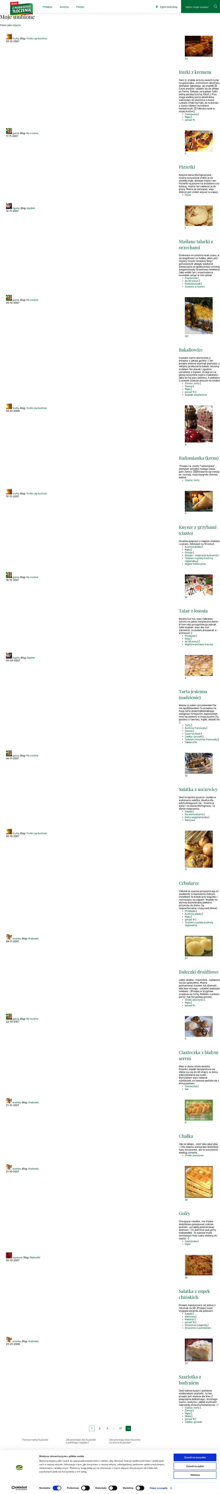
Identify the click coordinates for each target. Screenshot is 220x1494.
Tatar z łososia (193, 611)
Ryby (187, 638)
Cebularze (189, 883)
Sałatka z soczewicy (198, 789)
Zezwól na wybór (195, 1466)
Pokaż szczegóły (159, 1488)
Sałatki (188, 811)
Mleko (188, 1416)
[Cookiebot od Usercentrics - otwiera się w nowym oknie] (19, 1488)
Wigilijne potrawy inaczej (199, 644)
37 (120, 1428)
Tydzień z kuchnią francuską (201, 739)
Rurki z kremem (195, 72)
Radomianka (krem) (199, 458)
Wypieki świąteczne (196, 394)
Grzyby (189, 552)
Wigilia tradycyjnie (195, 563)
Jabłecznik (191, 742)
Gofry (184, 1213)
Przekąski (190, 635)
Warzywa (190, 820)
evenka (17, 938)
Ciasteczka (191, 114)
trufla (16, 38)
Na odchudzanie (194, 814)
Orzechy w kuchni (195, 286)
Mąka (188, 117)
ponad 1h (190, 120)
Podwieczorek (193, 283)
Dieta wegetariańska (196, 817)
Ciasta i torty (192, 383)
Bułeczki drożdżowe (199, 972)
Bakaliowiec (191, 350)
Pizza (188, 194)
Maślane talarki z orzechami (196, 244)
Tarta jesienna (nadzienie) (193, 694)
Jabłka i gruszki (193, 736)
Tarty (188, 725)
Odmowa (195, 1475)
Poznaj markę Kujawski (35, 1439)
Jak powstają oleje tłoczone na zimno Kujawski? (124, 1441)
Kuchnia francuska (195, 728)
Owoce (188, 386)
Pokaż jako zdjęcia (10, 25)
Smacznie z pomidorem (198, 1328)
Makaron (189, 1319)
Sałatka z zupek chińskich (194, 1294)
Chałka (186, 1136)
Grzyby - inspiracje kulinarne (201, 555)
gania (16, 133)
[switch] (85, 1488)
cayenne (17, 1257)
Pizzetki (187, 167)
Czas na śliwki (193, 733)
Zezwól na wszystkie (195, 1457)
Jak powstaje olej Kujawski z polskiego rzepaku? (81, 1441)
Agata (16, 208)
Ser (187, 1089)
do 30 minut (191, 281)
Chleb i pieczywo (194, 999)
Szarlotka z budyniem (190, 1380)
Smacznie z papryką (196, 1325)
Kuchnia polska (193, 546)
